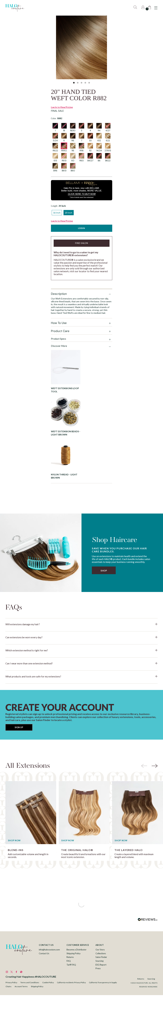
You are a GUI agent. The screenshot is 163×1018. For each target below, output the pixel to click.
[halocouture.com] (14, 7)
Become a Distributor (76, 949)
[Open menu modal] (156, 8)
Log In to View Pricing (62, 107)
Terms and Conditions (29, 982)
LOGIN (81, 228)
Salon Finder (101, 957)
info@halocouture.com (49, 949)
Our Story (100, 949)
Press (98, 968)
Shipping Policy (74, 953)
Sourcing (99, 961)
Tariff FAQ (71, 964)
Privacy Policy (11, 982)
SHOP (104, 570)
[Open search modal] (136, 8)
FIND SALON (81, 243)
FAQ (69, 961)
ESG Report (101, 964)
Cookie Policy (48, 982)
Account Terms (21, 986)
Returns (70, 957)
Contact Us (44, 953)
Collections (101, 953)
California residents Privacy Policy (71, 982)
